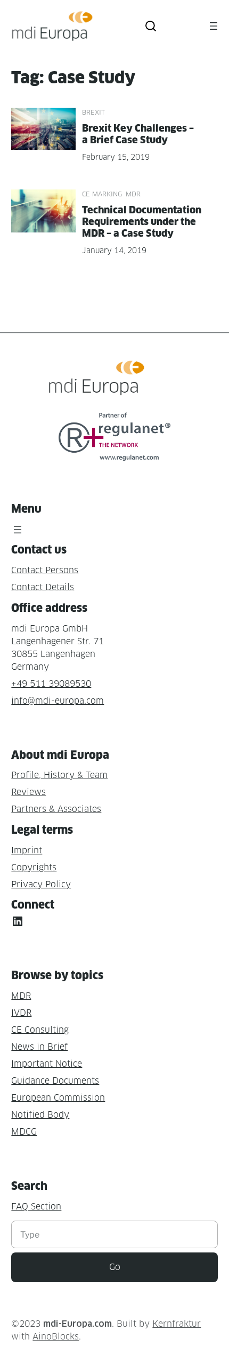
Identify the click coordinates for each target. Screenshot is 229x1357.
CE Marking (102, 194)
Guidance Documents (55, 1081)
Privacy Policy (41, 884)
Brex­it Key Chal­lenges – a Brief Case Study (138, 134)
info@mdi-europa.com (57, 701)
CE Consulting (40, 1030)
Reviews (28, 792)
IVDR (21, 1013)
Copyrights (33, 867)
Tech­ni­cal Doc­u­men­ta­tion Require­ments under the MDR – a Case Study (141, 221)
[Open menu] (213, 26)
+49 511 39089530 (51, 684)
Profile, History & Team (59, 775)
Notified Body (40, 1115)
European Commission (58, 1098)
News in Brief (39, 1047)
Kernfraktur (176, 1324)
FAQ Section (36, 1207)
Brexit (93, 112)
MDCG (24, 1132)
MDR (133, 194)
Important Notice (46, 1064)
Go (114, 1267)
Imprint (26, 850)
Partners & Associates (56, 809)
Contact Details (42, 587)
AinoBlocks (55, 1337)
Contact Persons (44, 570)
